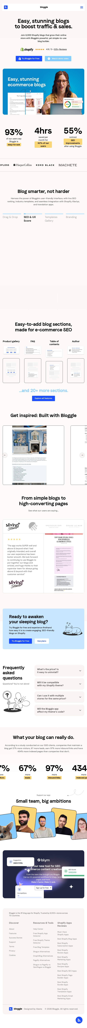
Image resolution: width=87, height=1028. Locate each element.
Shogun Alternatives (41, 951)
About (11, 929)
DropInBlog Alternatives (43, 956)
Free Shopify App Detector (40, 934)
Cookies (12, 955)
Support (12, 942)
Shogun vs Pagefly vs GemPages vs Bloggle (42, 965)
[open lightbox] (43, 92)
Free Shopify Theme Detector (41, 941)
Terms (11, 946)
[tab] (12, 218)
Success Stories (15, 938)
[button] (81, 7)
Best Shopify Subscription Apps (65, 944)
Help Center (38, 929)
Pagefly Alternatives (41, 960)
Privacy (12, 951)
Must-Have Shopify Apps (63, 933)
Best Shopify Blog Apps (67, 939)
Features (12, 933)
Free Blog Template (41, 947)
